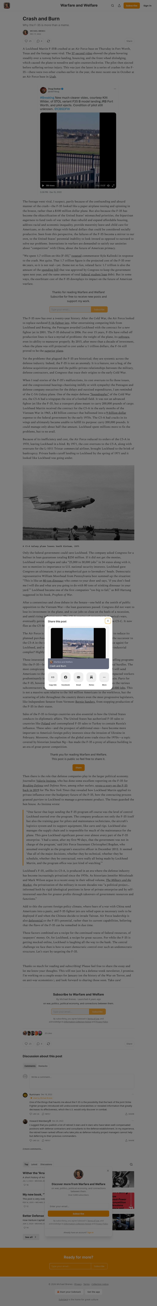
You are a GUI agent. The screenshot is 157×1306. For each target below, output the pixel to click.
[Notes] (91, 677)
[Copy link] (53, 677)
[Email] (78, 677)
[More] (104, 677)
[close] (107, 620)
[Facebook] (66, 677)
